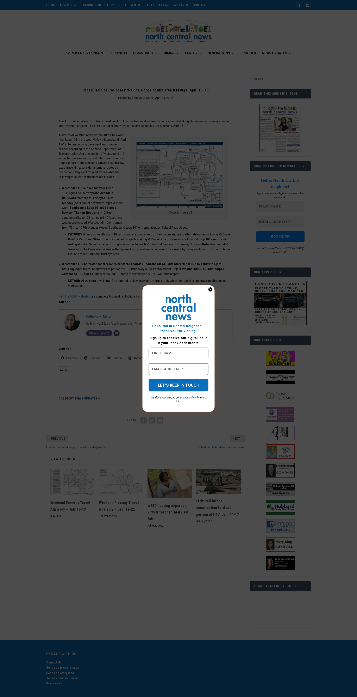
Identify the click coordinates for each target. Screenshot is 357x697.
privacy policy (188, 397)
